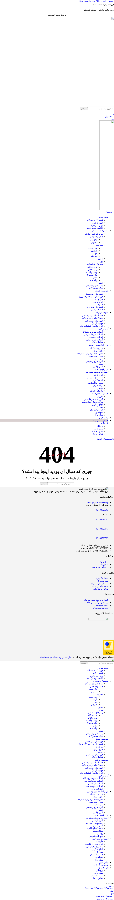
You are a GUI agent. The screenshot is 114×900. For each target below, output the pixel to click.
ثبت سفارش (102, 581)
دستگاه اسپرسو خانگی (92, 318)
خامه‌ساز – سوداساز (93, 377)
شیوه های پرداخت (100, 586)
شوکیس (99, 412)
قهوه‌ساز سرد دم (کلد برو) (91, 296)
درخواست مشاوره (99, 567)
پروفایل (99, 426)
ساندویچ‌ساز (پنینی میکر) (92, 402)
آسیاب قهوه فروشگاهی (92, 332)
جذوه (100, 304)
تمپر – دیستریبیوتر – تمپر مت (90, 353)
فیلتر (100, 283)
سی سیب (92, 248)
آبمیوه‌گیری (98, 380)
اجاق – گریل (97, 404)
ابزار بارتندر (97, 375)
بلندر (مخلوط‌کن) (95, 383)
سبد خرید (98, 429)
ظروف (99, 396)
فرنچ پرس (98, 302)
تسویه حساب (97, 431)
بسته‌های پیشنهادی (94, 285)
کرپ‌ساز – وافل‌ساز (94, 399)
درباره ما (104, 562)
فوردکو (94, 256)
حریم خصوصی (101, 605)
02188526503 (102, 510)
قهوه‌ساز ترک (97, 323)
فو (96, 253)
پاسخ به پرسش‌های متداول (96, 600)
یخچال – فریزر (96, 391)
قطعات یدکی (97, 309)
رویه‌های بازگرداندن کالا (97, 602)
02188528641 (102, 529)
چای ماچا (93, 280)
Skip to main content (105, 1)
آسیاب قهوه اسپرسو (93, 334)
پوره (101, 261)
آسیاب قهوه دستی (94, 340)
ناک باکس (98, 358)
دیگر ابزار (98, 415)
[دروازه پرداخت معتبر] (108, 655)
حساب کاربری (101, 578)
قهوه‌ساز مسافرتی (94, 307)
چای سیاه (93, 239)
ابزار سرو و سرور (95, 361)
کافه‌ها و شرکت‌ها (94, 228)
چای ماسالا (92, 275)
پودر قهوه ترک (96, 225)
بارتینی (94, 251)
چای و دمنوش (96, 236)
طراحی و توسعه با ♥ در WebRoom (55, 657)
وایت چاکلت (91, 272)
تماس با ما (98, 434)
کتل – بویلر (98, 351)
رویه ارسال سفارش (99, 583)
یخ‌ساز (100, 388)
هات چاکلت (92, 267)
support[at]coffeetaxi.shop (97, 502)
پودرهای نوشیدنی (95, 264)
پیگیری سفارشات (100, 608)
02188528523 (102, 538)
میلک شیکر (98, 385)
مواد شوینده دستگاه (94, 234)
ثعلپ (95, 277)
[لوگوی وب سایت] (101, 106)
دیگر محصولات (96, 288)
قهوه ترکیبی (97, 223)
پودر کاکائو (92, 269)
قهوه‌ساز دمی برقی (94, 321)
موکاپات (99, 299)
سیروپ (99, 245)
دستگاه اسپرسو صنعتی (92, 315)
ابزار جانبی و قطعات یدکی (91, 326)
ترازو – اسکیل (96, 348)
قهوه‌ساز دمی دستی (94, 294)
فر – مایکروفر (96, 410)
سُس (100, 258)
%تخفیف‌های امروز (105, 439)
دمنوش (94, 242)
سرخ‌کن (99, 407)
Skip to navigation (87, 1)
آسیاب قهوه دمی (95, 337)
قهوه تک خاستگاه (95, 220)
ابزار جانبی (98, 366)
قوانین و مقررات (100, 589)
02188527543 (102, 519)
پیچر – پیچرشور (96, 356)
